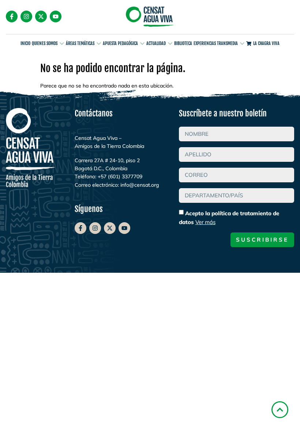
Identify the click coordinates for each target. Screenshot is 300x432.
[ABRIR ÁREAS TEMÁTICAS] (98, 44)
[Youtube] (55, 16)
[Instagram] (26, 16)
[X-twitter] (41, 16)
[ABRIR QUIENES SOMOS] (61, 44)
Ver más (205, 222)
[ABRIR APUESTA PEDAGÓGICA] (142, 44)
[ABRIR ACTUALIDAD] (170, 44)
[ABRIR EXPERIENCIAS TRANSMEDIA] (242, 44)
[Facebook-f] (12, 16)
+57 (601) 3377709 (120, 176)
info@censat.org (139, 185)
